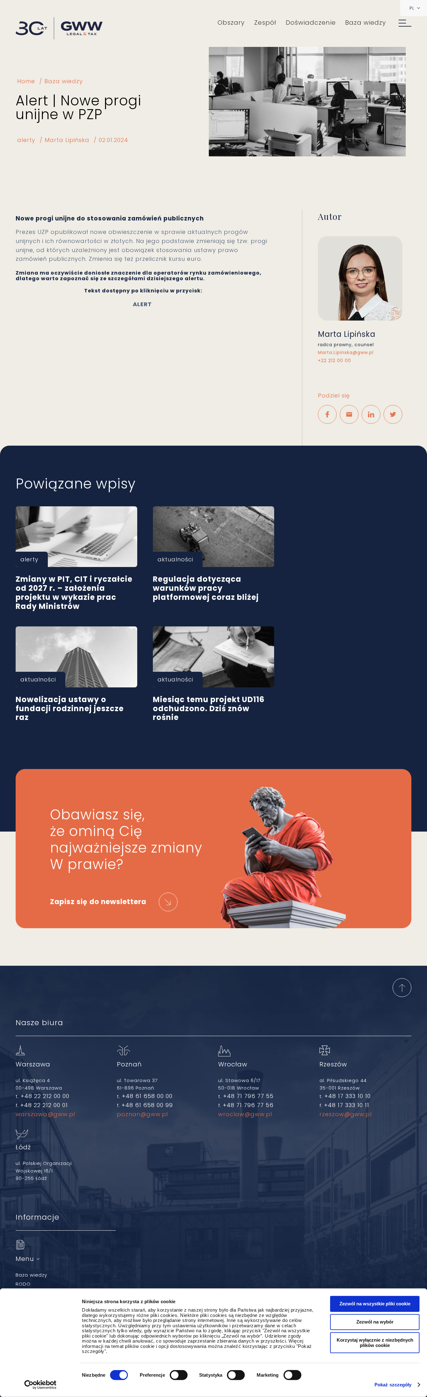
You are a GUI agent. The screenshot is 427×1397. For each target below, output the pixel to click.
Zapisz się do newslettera (98, 902)
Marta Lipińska (67, 140)
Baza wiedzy (365, 22)
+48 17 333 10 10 (347, 1096)
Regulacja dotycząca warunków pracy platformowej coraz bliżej (213, 536)
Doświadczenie (311, 22)
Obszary (231, 22)
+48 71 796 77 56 (248, 1105)
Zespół (265, 22)
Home (26, 81)
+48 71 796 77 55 (248, 1096)
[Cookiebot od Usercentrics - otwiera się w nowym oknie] (40, 1384)
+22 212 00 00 (334, 360)
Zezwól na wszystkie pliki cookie (374, 1303)
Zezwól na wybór (375, 1321)
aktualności (175, 559)
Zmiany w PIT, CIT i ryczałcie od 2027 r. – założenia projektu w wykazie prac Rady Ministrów (76, 536)
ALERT (143, 304)
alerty (26, 140)
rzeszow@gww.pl (345, 1114)
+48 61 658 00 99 (147, 1105)
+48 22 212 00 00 (45, 1096)
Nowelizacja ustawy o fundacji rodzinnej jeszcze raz (76, 656)
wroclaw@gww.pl (245, 1114)
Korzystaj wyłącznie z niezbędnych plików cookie (375, 1342)
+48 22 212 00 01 (44, 1105)
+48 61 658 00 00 (147, 1096)
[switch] (179, 1375)
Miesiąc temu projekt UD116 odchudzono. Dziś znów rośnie (213, 656)
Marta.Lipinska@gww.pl (346, 352)
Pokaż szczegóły (393, 1384)
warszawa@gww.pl (45, 1114)
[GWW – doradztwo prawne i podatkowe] (59, 28)
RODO (23, 1284)
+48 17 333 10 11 (346, 1105)
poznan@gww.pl (142, 1114)
